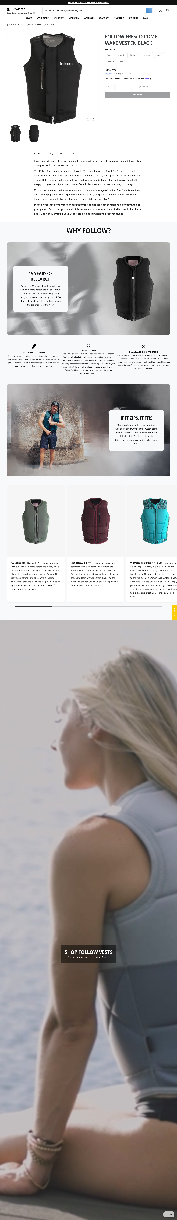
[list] (88, 359)
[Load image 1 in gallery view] (15, 133)
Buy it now (137, 95)
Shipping (108, 74)
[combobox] (97, 10)
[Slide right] (93, 118)
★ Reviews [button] (174, 612)
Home (11, 25)
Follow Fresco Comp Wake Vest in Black (35, 25)
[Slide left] (88, 118)
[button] (167, 10)
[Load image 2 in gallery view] (34, 133)
